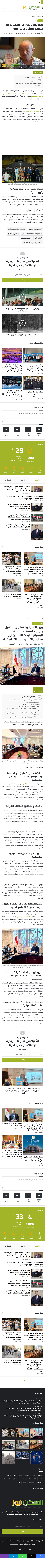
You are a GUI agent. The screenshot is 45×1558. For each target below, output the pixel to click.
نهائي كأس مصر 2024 (32, 242)
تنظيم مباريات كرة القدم (31, 233)
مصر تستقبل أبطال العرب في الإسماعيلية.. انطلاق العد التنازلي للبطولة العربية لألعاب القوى (18, 516)
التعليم (33, 1475)
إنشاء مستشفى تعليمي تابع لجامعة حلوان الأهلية (12, 595)
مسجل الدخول (31, 413)
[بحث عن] (42, 8)
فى (19, 1479)
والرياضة (31, 1482)
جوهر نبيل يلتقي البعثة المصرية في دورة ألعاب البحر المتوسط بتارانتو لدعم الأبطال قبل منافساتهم (12, 368)
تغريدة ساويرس (35, 81)
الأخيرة (23, 480)
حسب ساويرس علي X (32, 111)
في (14, 1479)
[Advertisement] (22, 35)
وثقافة (24, 1482)
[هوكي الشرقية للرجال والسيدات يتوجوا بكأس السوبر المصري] (33, 383)
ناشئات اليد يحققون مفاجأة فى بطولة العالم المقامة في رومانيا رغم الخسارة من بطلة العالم (12, 394)
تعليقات (8, 480)
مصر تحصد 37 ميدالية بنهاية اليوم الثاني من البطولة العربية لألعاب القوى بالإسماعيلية (25, 497)
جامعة (9, 1475)
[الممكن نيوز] (31, 8)
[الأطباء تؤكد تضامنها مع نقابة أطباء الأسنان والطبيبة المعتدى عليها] (37, 532)
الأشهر (37, 480)
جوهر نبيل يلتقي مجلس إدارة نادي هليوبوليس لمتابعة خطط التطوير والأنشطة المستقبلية (18, 506)
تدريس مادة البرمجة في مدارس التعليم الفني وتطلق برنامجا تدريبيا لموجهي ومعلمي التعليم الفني (33, 570)
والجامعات (39, 1482)
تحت (15, 1475)
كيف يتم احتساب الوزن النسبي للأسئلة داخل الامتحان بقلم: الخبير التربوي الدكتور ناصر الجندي (17, 488)
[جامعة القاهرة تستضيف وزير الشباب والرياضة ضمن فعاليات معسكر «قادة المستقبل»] (11, 558)
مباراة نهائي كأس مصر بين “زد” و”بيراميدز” (27, 83)
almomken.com (10, 1541)
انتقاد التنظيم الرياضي (16, 229)
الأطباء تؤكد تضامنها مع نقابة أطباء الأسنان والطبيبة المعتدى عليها (17, 525)
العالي (20, 1475)
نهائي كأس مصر (19, 93)
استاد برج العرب (34, 229)
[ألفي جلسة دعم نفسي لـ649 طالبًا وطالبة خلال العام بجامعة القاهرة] (22, 1455)
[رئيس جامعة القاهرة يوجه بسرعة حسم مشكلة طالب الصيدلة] (8, 1457)
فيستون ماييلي (35, 85)
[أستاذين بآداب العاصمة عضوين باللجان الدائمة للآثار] (36, 1457)
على (29, 1479)
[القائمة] (3, 8)
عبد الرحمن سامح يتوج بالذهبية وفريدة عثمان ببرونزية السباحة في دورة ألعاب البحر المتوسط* (34, 368)
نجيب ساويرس (25, 238)
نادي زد (37, 238)
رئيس (40, 1479)
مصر (9, 1479)
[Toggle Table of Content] (38, 78)
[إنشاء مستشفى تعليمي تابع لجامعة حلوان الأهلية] (11, 585)
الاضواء (40, 1475)
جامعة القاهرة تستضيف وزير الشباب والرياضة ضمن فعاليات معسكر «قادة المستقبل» (12, 570)
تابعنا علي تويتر (38, 1488)
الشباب (27, 1475)
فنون (23, 1479)
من (4, 1479)
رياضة (34, 1479)
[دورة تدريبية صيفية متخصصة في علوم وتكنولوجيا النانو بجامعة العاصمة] (8, 1445)
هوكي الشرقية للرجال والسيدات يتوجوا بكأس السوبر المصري (35, 394)
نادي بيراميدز (12, 233)
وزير (19, 1482)
